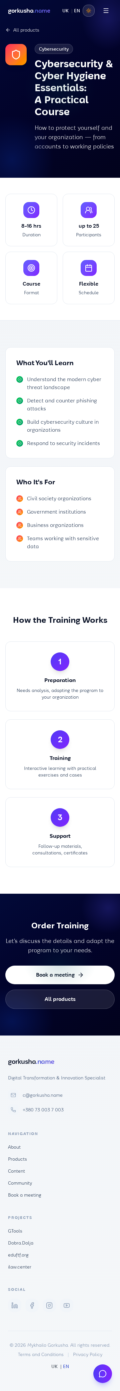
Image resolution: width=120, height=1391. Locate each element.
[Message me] (102, 1373)
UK (65, 10)
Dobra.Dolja (20, 1243)
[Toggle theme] (89, 11)
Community (20, 1183)
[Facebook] (32, 1305)
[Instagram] (49, 1305)
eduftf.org (18, 1255)
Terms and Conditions (41, 1354)
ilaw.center (19, 1267)
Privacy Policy (87, 1354)
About (14, 1147)
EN (77, 10)
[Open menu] (106, 11)
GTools (15, 1231)
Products (17, 1159)
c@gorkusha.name (43, 1095)
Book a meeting (55, 975)
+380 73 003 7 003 (43, 1109)
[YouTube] (66, 1305)
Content (16, 1171)
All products (26, 30)
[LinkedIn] (14, 1305)
